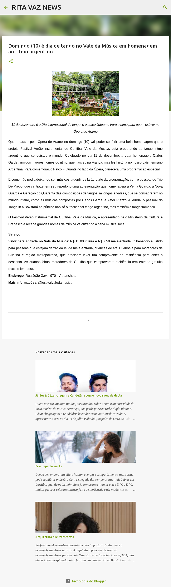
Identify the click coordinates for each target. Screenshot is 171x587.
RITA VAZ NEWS (36, 7)
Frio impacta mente (48, 466)
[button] (10, 61)
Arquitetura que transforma (54, 537)
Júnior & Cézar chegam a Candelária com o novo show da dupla (78, 395)
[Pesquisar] (66, 7)
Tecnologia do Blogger (88, 581)
